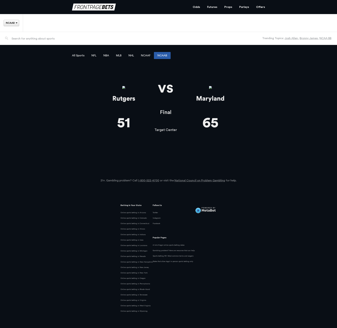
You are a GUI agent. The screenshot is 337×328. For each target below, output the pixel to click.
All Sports (78, 55)
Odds (196, 7)
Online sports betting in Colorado (134, 218)
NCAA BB (325, 38)
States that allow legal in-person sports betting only (173, 261)
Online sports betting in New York (134, 273)
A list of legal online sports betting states (168, 245)
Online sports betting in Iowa (132, 240)
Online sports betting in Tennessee (134, 295)
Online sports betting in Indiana (133, 234)
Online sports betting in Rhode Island (135, 289)
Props (228, 7)
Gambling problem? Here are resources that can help (174, 250)
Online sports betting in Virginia (133, 300)
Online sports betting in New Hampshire (137, 262)
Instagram (157, 218)
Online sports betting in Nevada (133, 256)
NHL (131, 55)
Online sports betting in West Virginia (136, 306)
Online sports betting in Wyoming (134, 311)
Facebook (156, 223)
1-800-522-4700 (148, 180)
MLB (118, 55)
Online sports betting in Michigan (134, 251)
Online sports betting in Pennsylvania (135, 284)
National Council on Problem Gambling (199, 180)
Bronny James (309, 38)
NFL (93, 55)
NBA (106, 55)
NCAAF (145, 55)
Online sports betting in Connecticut (135, 223)
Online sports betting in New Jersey (135, 267)
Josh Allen (291, 38)
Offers (260, 7)
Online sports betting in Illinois (133, 229)
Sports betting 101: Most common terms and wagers (173, 256)
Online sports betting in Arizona (133, 213)
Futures (212, 7)
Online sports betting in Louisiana (134, 245)
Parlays (244, 7)
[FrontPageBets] (128, 7)
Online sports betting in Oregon (133, 278)
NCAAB (162, 55)
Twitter (155, 213)
